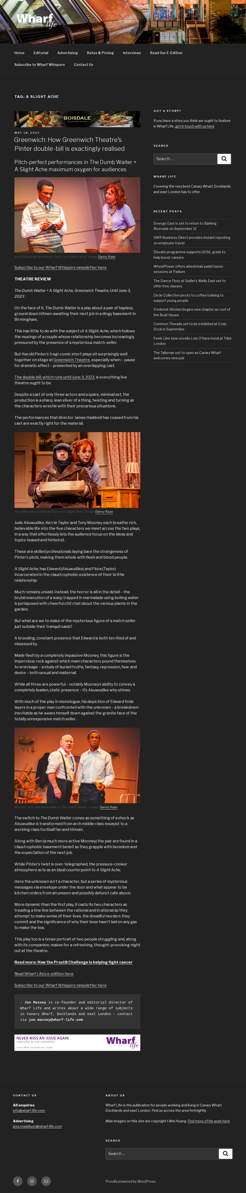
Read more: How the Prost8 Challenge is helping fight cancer (73, 962)
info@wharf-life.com (29, 1110)
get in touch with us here (195, 126)
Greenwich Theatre (72, 360)
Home (19, 53)
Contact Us (83, 65)
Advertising (67, 53)
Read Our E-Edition (166, 53)
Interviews (132, 53)
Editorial (41, 53)
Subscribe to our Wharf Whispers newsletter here (60, 267)
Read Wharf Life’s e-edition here (44, 974)
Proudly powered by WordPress (130, 1181)
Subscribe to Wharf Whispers (39, 65)
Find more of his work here (209, 1121)
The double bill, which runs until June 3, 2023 (54, 377)
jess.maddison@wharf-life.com (37, 1126)
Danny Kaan (107, 257)
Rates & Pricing (100, 53)
